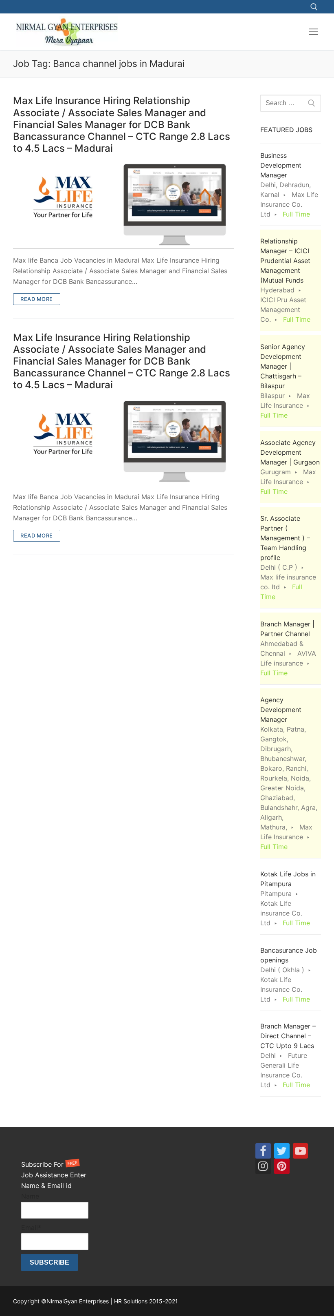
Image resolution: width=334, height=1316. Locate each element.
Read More (36, 299)
